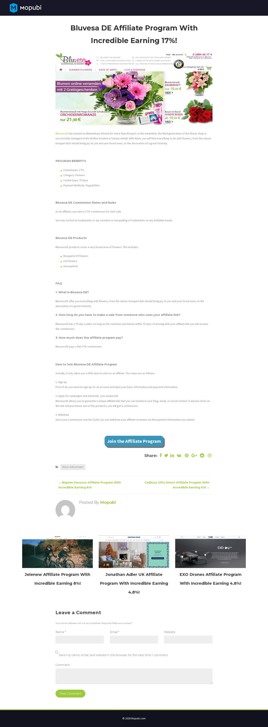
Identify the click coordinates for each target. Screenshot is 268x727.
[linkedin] (172, 455)
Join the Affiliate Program (134, 441)
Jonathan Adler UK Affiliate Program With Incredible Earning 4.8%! (134, 583)
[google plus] (194, 455)
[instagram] (209, 455)
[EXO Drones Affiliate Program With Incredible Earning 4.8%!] (210, 551)
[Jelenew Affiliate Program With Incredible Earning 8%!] (57, 551)
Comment (63, 665)
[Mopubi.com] (25, 7)
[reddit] (202, 455)
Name (61, 632)
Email (114, 632)
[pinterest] (187, 455)
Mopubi (108, 502)
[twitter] (166, 455)
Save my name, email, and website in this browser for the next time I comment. (113, 655)
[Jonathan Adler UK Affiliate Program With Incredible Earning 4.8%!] (134, 551)
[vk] (179, 455)
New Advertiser (72, 467)
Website (169, 632)
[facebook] (161, 455)
